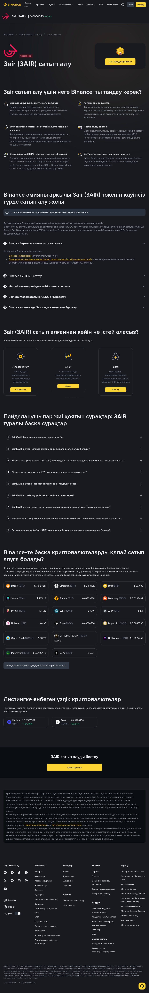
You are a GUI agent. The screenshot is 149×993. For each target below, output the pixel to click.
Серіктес (96, 871)
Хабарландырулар (43, 880)
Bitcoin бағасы (127, 884)
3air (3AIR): (19, 16)
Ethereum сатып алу (129, 925)
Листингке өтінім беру (73, 900)
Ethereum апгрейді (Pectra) (132, 893)
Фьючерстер (65, 4)
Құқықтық (39, 894)
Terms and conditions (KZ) (46, 899)
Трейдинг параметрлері (103, 943)
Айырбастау (20, 389)
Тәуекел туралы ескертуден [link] (66, 824)
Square (90, 4)
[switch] (18, 913)
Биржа (66, 871)
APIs (94, 934)
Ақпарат (38, 871)
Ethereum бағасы (128, 889)
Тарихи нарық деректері (103, 889)
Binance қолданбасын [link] (20, 255)
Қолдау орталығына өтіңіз (104, 916)
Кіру (131, 4)
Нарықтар (39, 4)
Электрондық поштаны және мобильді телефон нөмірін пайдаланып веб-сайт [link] (50, 259)
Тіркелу (140, 4)
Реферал (96, 876)
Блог (37, 916)
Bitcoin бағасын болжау (131, 906)
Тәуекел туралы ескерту (46, 926)
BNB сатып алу (127, 920)
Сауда (68, 386)
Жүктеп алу (40, 930)
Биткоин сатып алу (129, 915)
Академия (68, 880)
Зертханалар (69, 905)
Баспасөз (39, 890)
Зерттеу (67, 885)
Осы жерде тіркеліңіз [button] (120, 61)
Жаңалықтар (41, 885)
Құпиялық (39, 904)
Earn (79, 4)
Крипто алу (27, 5)
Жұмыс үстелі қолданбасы (47, 935)
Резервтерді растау (101, 893)
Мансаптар (40, 876)
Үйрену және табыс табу (132, 871)
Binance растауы (99, 939)
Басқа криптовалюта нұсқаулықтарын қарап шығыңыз (36, 665)
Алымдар (96, 929)
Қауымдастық (41, 921)
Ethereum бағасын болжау (132, 911)
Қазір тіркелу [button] (74, 767)
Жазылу (115, 389)
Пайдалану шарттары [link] (35, 824)
